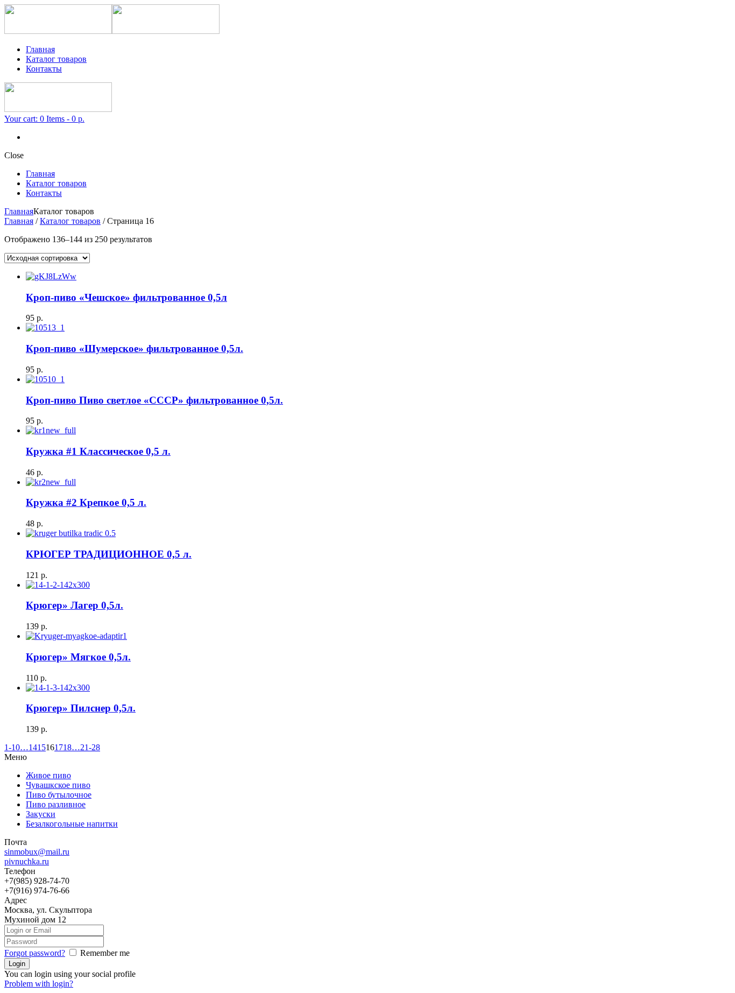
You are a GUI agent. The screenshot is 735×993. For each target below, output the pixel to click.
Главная (40, 49)
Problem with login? (38, 983)
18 (67, 747)
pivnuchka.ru (26, 861)
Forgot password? (34, 952)
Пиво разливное (56, 804)
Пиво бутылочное (58, 794)
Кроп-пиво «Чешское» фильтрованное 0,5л (126, 297)
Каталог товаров (56, 59)
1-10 (12, 747)
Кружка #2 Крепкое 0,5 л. (86, 502)
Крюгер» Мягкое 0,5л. (78, 657)
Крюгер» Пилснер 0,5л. (81, 708)
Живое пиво (48, 775)
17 (58, 747)
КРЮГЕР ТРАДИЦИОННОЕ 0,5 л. (109, 554)
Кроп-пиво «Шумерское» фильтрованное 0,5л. (134, 348)
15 (41, 747)
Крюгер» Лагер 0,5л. (74, 605)
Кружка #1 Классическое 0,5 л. (98, 451)
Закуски (40, 814)
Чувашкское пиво (58, 785)
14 (33, 747)
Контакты (44, 68)
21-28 (90, 747)
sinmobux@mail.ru (36, 851)
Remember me (105, 952)
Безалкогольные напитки (72, 823)
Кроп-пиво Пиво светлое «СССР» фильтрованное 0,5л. (154, 400)
